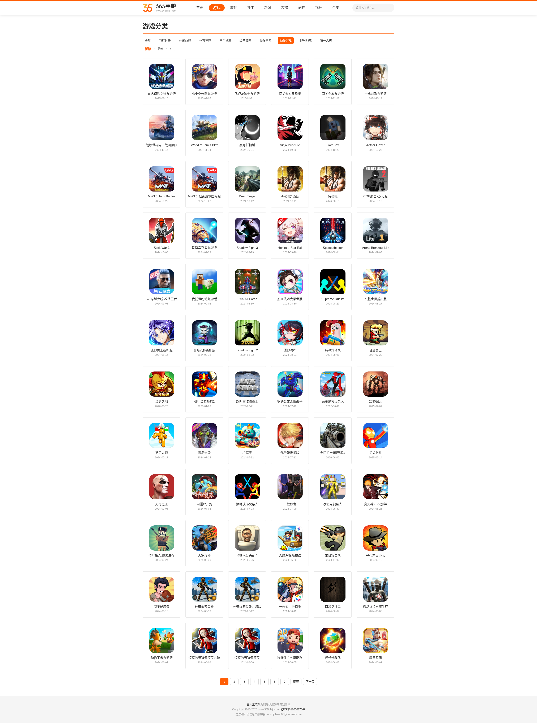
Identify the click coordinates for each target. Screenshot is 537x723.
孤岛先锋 (204, 452)
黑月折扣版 (247, 145)
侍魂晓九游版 (289, 196)
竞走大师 (161, 452)
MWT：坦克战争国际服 (204, 196)
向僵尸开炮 (204, 504)
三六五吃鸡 (253, 704)
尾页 (296, 681)
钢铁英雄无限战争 (289, 401)
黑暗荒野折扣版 (204, 350)
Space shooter (333, 247)
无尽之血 (161, 504)
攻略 (284, 7)
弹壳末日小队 (375, 555)
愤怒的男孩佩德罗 (247, 658)
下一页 (310, 681)
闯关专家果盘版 (290, 94)
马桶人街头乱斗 (247, 555)
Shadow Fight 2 (247, 350)
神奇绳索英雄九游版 (247, 606)
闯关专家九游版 (333, 94)
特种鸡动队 (333, 350)
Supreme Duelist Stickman (332, 299)
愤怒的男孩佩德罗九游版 (204, 658)
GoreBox (333, 145)
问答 (301, 7)
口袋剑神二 (333, 606)
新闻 (267, 7)
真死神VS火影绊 (375, 504)
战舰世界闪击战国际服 (161, 145)
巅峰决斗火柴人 (247, 504)
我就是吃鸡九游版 (204, 299)
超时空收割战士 (247, 401)
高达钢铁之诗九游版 (161, 94)
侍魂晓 (333, 196)
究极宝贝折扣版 (376, 299)
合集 (335, 7)
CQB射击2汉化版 (375, 196)
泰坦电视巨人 (332, 504)
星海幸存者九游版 (204, 247)
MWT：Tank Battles (161, 196)
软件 (233, 7)
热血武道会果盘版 (289, 299)
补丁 (250, 7)
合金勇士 (375, 350)
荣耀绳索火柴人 (333, 401)
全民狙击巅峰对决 (332, 452)
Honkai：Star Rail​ (290, 247)
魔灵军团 (375, 658)
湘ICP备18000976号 (292, 709)
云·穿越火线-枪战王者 (161, 299)
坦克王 (247, 452)
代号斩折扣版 (289, 452)
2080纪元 (375, 401)
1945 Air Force (247, 299)
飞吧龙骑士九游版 (247, 94)
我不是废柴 (161, 606)
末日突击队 (333, 555)
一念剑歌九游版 (376, 94)
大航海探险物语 (290, 555)
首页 (199, 7)
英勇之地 (161, 401)
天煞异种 (204, 555)
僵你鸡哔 (290, 350)
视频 (318, 7)
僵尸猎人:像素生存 (162, 555)
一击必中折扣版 (290, 606)
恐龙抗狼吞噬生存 (375, 606)
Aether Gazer (375, 145)
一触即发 (290, 504)
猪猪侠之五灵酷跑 (289, 658)
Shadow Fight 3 (247, 247)
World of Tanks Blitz (204, 145)
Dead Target (247, 196)
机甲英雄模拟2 (204, 401)
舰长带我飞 (333, 658)
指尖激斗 (375, 452)
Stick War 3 (161, 247)
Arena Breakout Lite (375, 247)
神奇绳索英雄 (204, 606)
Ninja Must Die (290, 145)
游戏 (216, 8)
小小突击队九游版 (204, 94)
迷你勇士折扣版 (162, 350)
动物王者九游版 (162, 658)
